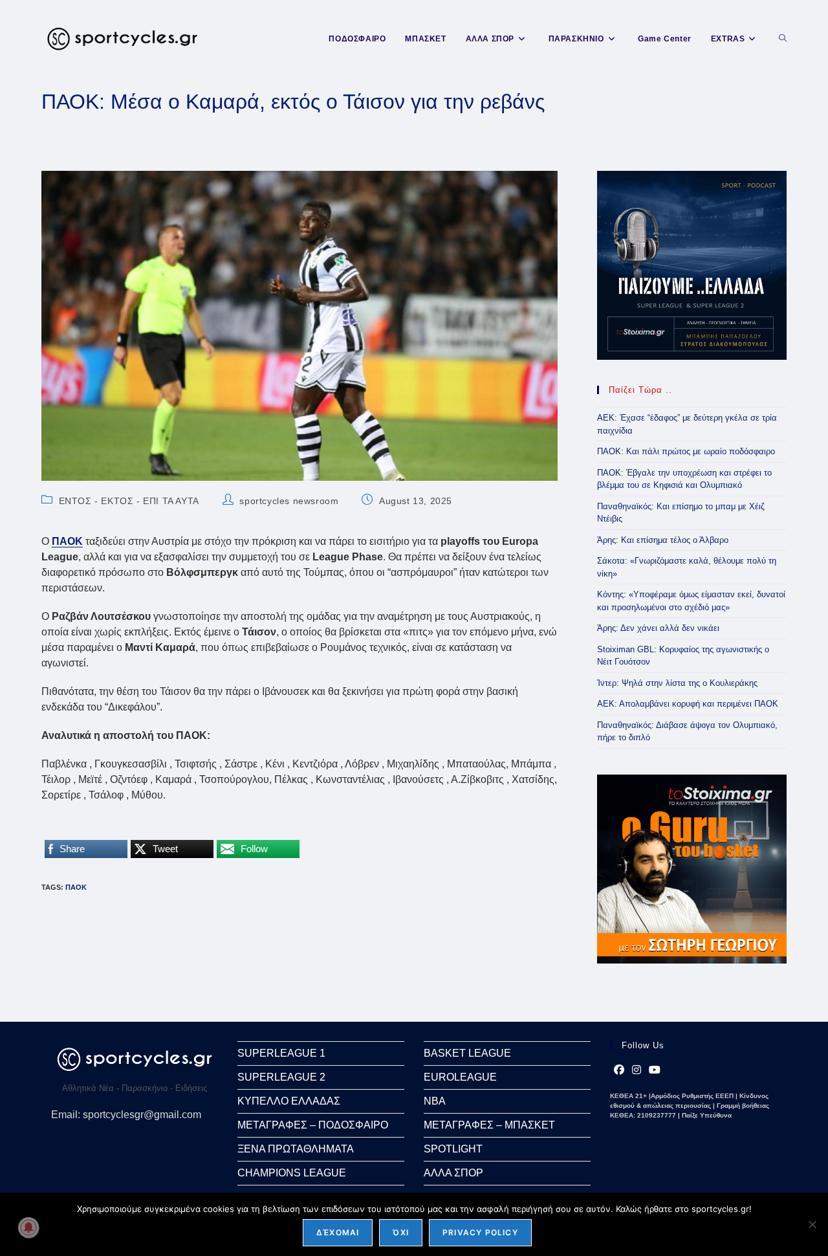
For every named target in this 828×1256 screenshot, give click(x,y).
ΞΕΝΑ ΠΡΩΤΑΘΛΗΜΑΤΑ (295, 1148)
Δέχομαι (337, 1232)
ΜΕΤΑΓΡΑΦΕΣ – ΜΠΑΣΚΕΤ (489, 1124)
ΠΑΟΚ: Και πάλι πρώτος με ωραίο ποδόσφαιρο (686, 451)
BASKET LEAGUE (467, 1053)
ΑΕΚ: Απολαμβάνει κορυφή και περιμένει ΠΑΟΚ (687, 704)
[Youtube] (654, 1070)
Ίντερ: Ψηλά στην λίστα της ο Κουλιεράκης (677, 683)
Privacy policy (480, 1232)
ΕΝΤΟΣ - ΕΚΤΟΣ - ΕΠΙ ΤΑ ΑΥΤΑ (129, 501)
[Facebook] (619, 1070)
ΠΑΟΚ (76, 887)
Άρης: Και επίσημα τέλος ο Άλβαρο (662, 540)
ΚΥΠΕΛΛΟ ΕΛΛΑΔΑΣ (288, 1101)
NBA (435, 1101)
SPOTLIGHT (453, 1148)
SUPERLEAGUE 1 (281, 1053)
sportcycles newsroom (288, 501)
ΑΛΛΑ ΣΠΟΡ (453, 1172)
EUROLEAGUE (460, 1077)
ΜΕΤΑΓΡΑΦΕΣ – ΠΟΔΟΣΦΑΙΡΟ (312, 1124)
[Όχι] (811, 1224)
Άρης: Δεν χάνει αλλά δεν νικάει (658, 628)
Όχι (401, 1232)
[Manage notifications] (28, 1227)
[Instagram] (636, 1070)
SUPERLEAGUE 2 (281, 1077)
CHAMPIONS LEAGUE (291, 1172)
